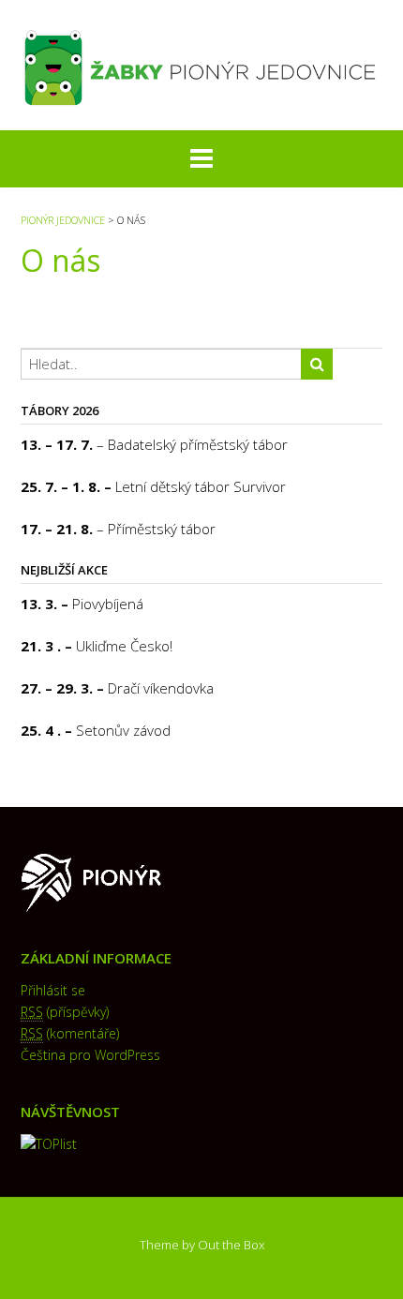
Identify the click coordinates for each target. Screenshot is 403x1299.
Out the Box (231, 1244)
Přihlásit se (53, 990)
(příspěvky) (65, 1012)
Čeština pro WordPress (90, 1055)
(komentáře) (70, 1033)
